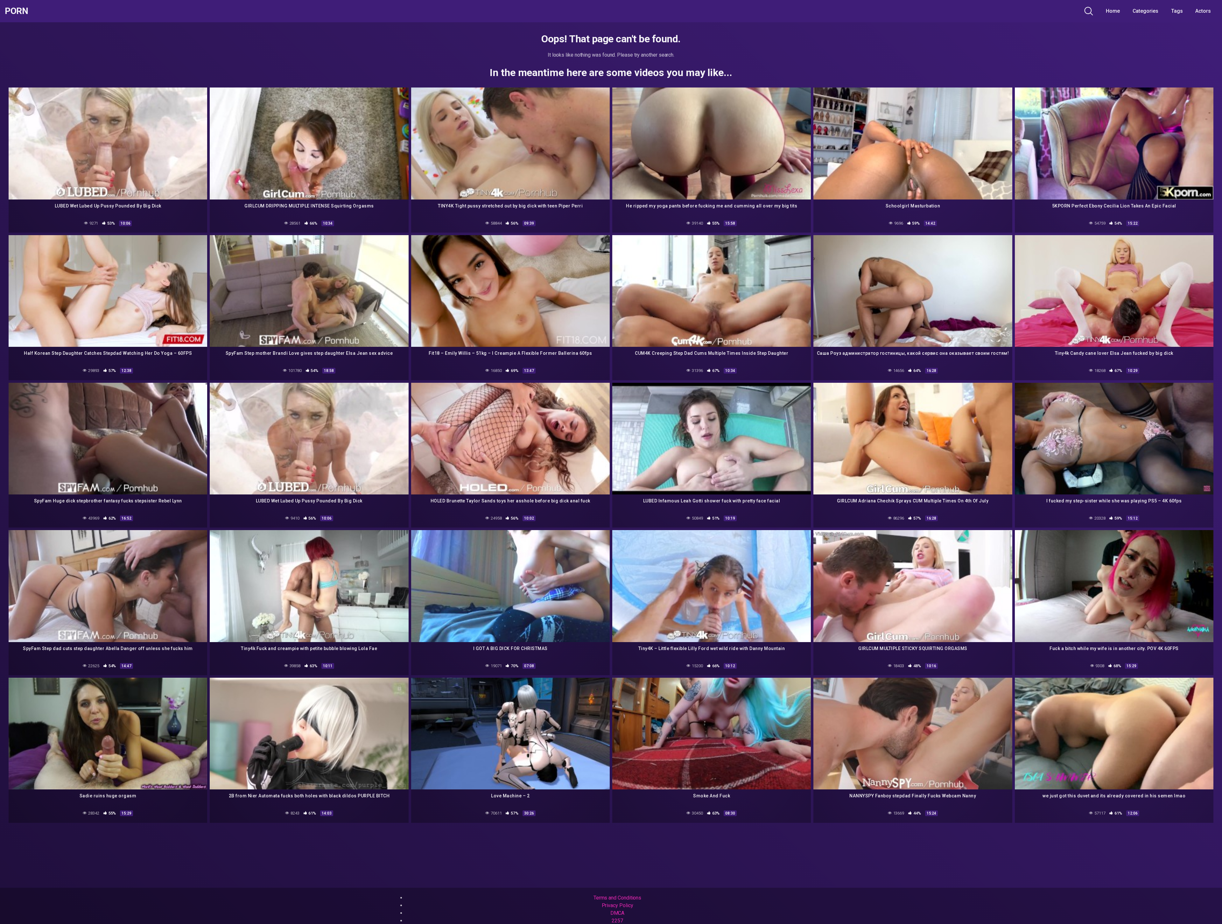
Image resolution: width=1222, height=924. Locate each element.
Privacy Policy (617, 905)
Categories (1145, 11)
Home (1113, 11)
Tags (1177, 11)
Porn (16, 11)
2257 (617, 921)
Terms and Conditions (617, 898)
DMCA (617, 913)
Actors (1203, 11)
